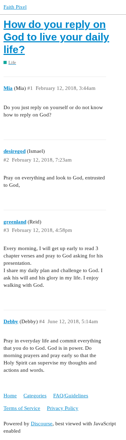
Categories (35, 395)
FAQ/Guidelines (70, 395)
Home (10, 395)
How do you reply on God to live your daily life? (56, 37)
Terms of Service (22, 408)
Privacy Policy (62, 408)
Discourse (41, 423)
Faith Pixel (15, 7)
